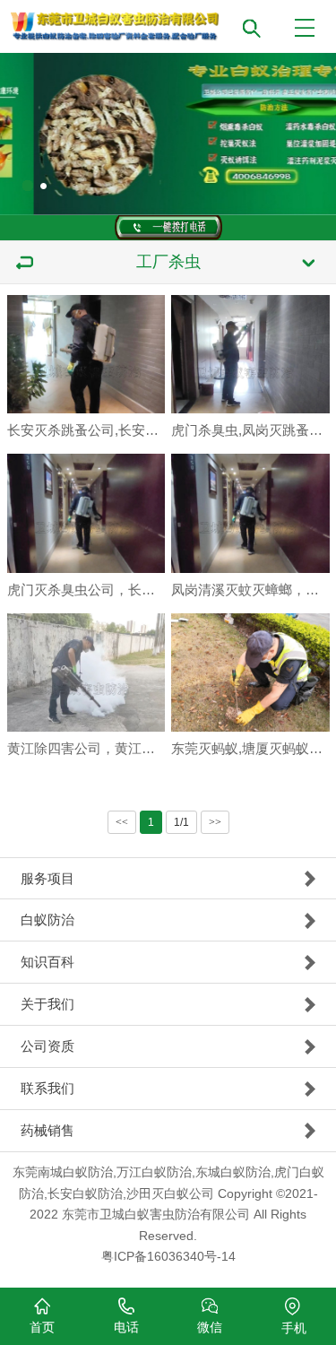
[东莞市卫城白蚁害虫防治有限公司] (173, 21)
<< (122, 822)
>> (215, 822)
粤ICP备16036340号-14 (168, 1256)
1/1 (181, 822)
